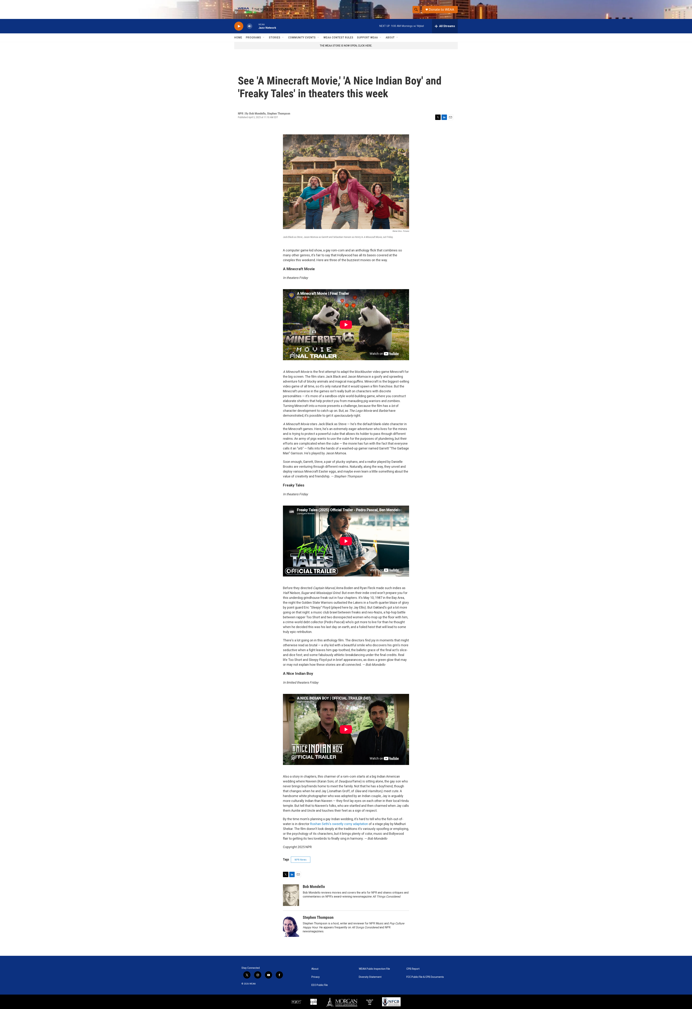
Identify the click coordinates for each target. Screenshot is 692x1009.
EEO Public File (319, 985)
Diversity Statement (370, 977)
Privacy (315, 977)
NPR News (301, 859)
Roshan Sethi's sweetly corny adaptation (339, 824)
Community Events (302, 37)
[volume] (250, 26)
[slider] (255, 26)
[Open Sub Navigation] (263, 37)
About (390, 37)
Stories (274, 37)
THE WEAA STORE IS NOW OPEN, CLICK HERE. (346, 45)
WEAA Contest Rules (338, 37)
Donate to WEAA (441, 9)
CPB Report (413, 969)
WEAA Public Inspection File (374, 969)
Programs (253, 37)
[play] (239, 26)
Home (238, 37)
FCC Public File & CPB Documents (425, 977)
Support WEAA (367, 37)
